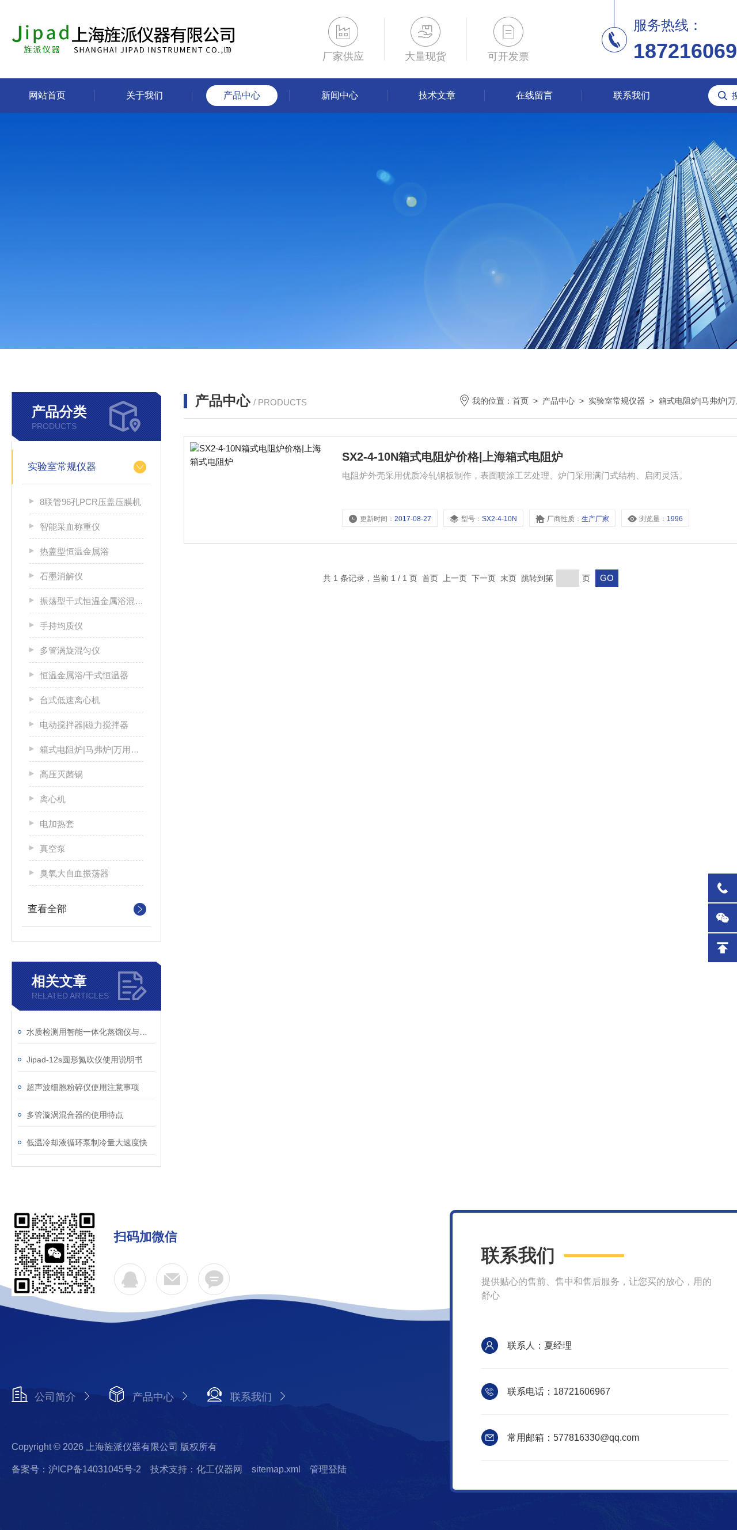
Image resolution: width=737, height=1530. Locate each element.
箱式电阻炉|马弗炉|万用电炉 (91, 749)
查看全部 (47, 908)
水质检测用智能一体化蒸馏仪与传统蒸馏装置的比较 (90, 1032)
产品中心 (241, 95)
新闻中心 (339, 95)
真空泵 (53, 848)
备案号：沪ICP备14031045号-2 (76, 1469)
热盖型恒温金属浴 (74, 551)
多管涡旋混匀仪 (70, 650)
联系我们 (631, 95)
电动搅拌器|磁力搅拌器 (84, 725)
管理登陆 (328, 1469)
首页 (520, 400)
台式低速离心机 (70, 700)
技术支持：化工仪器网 (196, 1469)
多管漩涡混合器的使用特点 (74, 1114)
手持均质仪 (61, 626)
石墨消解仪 (61, 576)
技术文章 (437, 95)
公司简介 (55, 1397)
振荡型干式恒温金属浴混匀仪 (91, 601)
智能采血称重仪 (70, 526)
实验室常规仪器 (62, 466)
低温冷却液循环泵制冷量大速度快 (86, 1142)
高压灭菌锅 (61, 774)
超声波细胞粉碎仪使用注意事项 (82, 1087)
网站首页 (47, 95)
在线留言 (534, 95)
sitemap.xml (276, 1469)
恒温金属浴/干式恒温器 (84, 675)
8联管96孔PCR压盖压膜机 (90, 502)
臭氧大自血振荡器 (74, 873)
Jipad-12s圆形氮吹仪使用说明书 (84, 1059)
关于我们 (144, 95)
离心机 (53, 799)
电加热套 (57, 824)
